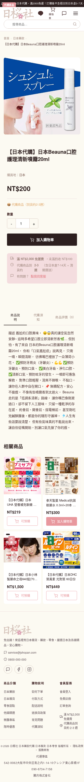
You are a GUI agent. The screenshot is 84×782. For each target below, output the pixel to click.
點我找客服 (38, 276)
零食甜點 (9, 706)
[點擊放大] (42, 96)
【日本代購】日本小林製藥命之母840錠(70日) (22, 576)
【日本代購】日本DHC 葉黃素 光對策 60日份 (61, 576)
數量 (10, 214)
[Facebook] (18, 669)
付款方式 (37, 699)
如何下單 (37, 692)
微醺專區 (9, 720)
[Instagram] (29, 669)
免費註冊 (65, 699)
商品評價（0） (65, 317)
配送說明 (37, 706)
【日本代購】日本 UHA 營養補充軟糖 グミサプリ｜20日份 (21, 502)
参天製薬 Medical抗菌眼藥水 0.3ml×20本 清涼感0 (61, 502)
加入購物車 (44, 239)
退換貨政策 (39, 713)
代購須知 (38, 317)
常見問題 (37, 720)
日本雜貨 (9, 699)
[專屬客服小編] (64, 13)
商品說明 (15, 317)
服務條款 (43, 750)
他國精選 (9, 713)
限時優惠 (9, 726)
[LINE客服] (8, 669)
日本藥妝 (18, 38)
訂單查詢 (65, 706)
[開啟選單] (75, 13)
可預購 (25, 521)
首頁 (6, 38)
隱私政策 (78, 746)
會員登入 (65, 692)
